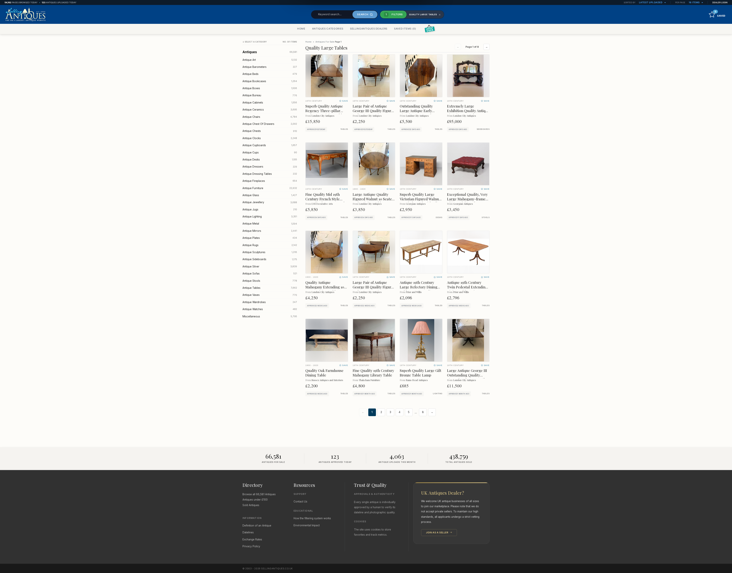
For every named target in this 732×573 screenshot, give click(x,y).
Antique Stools (269, 280)
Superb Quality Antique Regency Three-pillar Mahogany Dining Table (324, 111)
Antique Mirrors (269, 230)
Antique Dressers (269, 166)
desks (439, 217)
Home (308, 41)
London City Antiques (322, 115)
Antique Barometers (269, 66)
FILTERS (394, 14)
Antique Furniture (269, 188)
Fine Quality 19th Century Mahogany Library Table (373, 372)
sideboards (483, 129)
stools (486, 217)
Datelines (248, 532)
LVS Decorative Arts (322, 203)
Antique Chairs (269, 116)
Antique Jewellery (269, 202)
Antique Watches (269, 309)
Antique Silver (269, 266)
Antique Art (269, 59)
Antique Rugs (269, 245)
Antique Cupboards (269, 145)
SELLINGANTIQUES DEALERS (368, 28)
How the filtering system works (312, 518)
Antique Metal (269, 223)
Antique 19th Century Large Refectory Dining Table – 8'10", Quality (418, 287)
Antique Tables (269, 287)
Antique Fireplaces (269, 180)
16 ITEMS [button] (695, 2)
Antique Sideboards (269, 259)
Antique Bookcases (269, 81)
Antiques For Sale (324, 41)
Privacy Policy (251, 546)
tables (344, 129)
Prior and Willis (414, 292)
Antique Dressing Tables (269, 173)
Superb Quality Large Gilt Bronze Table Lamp (420, 372)
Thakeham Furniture (369, 380)
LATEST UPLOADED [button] (651, 2)
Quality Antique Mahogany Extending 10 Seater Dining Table (324, 287)
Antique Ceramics (269, 109)
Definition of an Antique (256, 525)
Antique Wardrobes (269, 302)
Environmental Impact (307, 525)
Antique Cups (269, 152)
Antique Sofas (269, 273)
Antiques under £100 (255, 499)
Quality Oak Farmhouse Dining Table (324, 372)
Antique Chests (269, 130)
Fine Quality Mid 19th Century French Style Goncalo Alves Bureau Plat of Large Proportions (326, 201)
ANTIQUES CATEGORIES (327, 28)
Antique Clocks (269, 138)
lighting (437, 394)
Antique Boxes (269, 88)
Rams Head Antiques (417, 380)
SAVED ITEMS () (405, 28)
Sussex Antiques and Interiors (327, 380)
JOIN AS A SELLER (437, 532)
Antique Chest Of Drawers (269, 123)
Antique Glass (269, 195)
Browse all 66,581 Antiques (259, 494)
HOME (301, 28)
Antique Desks (269, 159)
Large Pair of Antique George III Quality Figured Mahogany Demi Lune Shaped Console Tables (374, 113)
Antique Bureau (269, 95)
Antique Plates (269, 237)
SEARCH (362, 14)
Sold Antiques (250, 505)
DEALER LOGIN (719, 2)
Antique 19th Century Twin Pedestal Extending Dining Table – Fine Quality (467, 289)
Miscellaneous (269, 316)
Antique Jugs (269, 209)
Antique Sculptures (269, 252)
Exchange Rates (252, 539)
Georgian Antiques (416, 203)
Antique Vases (269, 294)
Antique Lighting (269, 216)
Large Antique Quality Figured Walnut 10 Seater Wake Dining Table (373, 199)
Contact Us (300, 501)
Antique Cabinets (269, 102)
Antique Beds (269, 73)
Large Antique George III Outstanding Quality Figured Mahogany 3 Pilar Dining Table (467, 377)
